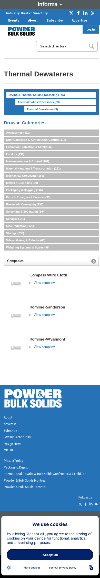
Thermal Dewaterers (42, 109)
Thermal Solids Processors (39, 102)
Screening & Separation (25, 211)
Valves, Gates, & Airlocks (25, 240)
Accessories (18, 132)
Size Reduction (20, 225)
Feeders (15, 154)
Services (15, 218)
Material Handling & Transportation (33, 168)
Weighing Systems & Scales (27, 247)
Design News (12, 444)
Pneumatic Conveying (24, 204)
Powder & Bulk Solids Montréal (25, 480)
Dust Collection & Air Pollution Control (36, 139)
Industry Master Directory (27, 13)
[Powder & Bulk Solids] (39, 399)
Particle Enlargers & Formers (28, 197)
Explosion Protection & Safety (29, 146)
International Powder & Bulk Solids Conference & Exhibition (45, 474)
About (33, 20)
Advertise (79, 20)
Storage (15, 233)
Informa (50, 4)
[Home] (18, 31)
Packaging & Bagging (24, 190)
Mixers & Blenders (22, 182)
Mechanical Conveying (25, 175)
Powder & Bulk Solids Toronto (25, 487)
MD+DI (8, 450)
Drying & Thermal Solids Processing (37, 94)
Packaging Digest (16, 467)
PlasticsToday (13, 461)
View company (44, 283)
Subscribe (55, 20)
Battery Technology (17, 437)
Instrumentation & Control (27, 161)
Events (13, 20)
